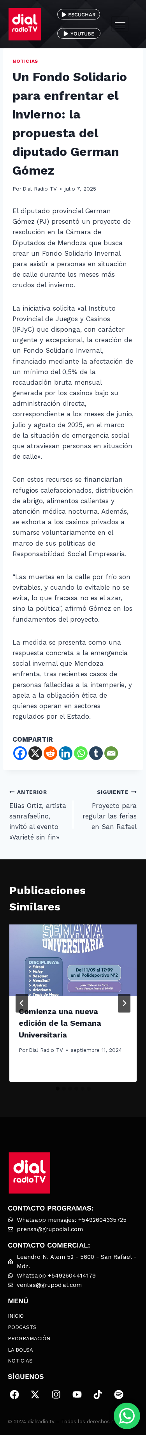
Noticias (25, 61)
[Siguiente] (124, 1003)
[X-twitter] (35, 1394)
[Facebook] (20, 753)
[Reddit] (50, 753)
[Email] (111, 753)
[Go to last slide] (22, 1003)
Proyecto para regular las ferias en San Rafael (110, 810)
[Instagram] (56, 1394)
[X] (35, 753)
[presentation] (73, 960)
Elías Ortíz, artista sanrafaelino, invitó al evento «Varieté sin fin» (37, 815)
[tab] (58, 1088)
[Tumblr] (96, 753)
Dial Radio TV (40, 189)
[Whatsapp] (81, 753)
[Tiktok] (97, 1394)
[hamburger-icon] (120, 24)
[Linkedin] (65, 753)
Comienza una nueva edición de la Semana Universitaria (60, 1023)
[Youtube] (77, 1394)
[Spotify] (118, 1394)
